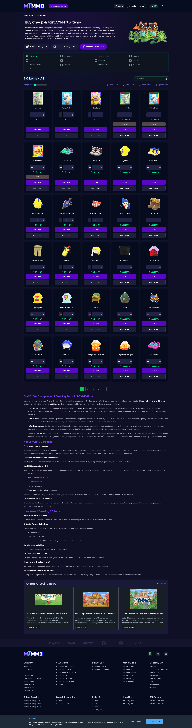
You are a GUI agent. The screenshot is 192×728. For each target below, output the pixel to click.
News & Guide (29, 687)
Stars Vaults (154, 672)
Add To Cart (37, 135)
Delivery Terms (29, 675)
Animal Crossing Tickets (33, 704)
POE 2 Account (128, 681)
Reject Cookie (136, 721)
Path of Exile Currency (100, 669)
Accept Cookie (154, 721)
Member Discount (31, 690)
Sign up (141, 6)
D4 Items (95, 701)
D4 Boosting (97, 707)
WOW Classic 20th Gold (65, 669)
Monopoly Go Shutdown (159, 669)
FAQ (25, 672)
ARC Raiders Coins (157, 704)
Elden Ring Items (129, 701)
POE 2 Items (127, 669)
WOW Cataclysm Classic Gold (67, 672)
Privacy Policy (29, 681)
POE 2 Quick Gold (129, 672)
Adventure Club (156, 684)
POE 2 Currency (129, 666)
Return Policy (29, 684)
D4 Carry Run (97, 710)
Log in (133, 6)
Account (153, 687)
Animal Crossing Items (32, 707)
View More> (161, 584)
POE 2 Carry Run (129, 675)
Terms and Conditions (32, 678)
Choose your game (58, 6)
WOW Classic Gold (63, 675)
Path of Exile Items (99, 666)
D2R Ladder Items (62, 704)
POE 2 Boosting (128, 678)
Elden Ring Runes (129, 704)
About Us (27, 666)
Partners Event (155, 678)
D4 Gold (95, 704)
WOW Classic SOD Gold (65, 681)
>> (110, 389)
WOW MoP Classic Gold (65, 666)
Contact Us (28, 669)
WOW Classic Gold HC (64, 678)
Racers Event (155, 675)
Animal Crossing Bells (32, 701)
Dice (151, 681)
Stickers (153, 666)
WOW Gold (60, 684)
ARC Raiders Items (157, 701)
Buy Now (37, 129)
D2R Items (59, 701)
